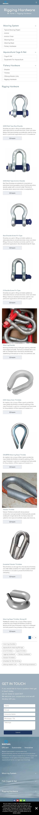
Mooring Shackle (9, 345)
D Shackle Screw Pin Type (11, 290)
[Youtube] (17, 800)
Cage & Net (8, 56)
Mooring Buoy (9, 40)
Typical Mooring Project (12, 30)
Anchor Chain (9, 36)
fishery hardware (24, 654)
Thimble (7, 73)
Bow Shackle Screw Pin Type (12, 235)
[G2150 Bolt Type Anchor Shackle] (19, 161)
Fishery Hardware (10, 46)
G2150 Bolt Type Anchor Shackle (14, 181)
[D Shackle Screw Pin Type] (19, 271)
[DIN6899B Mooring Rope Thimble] (19, 435)
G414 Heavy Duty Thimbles (12, 400)
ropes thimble (21, 651)
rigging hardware (9, 654)
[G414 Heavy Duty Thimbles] (19, 380)
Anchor (6, 33)
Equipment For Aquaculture (13, 59)
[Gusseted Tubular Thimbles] (19, 545)
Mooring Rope (9, 43)
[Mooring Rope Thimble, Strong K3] (19, 599)
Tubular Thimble (8, 509)
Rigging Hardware (10, 79)
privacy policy (16, 812)
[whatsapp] (24, 800)
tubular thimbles (9, 657)
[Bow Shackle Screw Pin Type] (19, 216)
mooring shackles (9, 644)
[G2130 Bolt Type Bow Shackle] (19, 106)
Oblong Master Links (11, 76)
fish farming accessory (27, 664)
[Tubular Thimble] (19, 490)
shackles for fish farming (11, 661)
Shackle (7, 69)
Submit (18, 732)
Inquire (13, 138)
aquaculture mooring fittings (13, 647)
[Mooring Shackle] (19, 326)
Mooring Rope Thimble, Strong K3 (15, 619)
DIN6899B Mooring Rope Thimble (14, 455)
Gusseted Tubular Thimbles (12, 564)
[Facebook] (14, 800)
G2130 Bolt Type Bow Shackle (13, 126)
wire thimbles (7, 651)
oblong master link (9, 664)
